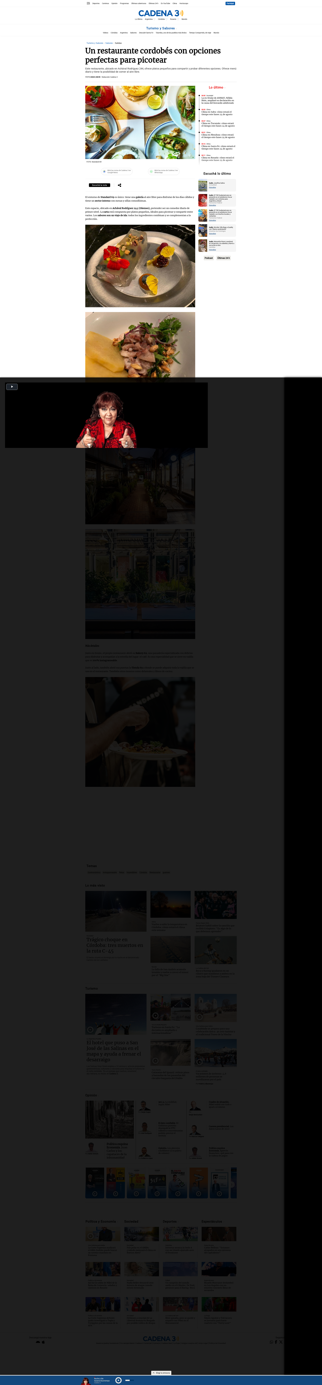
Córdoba (161, 19)
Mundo (184, 19)
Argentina (149, 19)
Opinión (114, 3)
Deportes (95, 3)
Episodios (212, 187)
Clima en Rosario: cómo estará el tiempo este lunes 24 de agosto (218, 158)
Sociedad (209, 96)
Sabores (133, 33)
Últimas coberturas (138, 3)
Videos (105, 33)
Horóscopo (183, 3)
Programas (124, 3)
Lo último (216, 87)
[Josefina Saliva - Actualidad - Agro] (203, 185)
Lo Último (138, 19)
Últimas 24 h (153, 3)
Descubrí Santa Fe (146, 33)
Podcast (209, 258)
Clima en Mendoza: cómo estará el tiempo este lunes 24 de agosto (218, 136)
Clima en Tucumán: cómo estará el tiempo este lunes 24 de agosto (218, 124)
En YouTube (165, 3)
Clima (175, 3)
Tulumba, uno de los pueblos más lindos (171, 33)
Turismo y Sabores (161, 28)
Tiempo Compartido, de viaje (200, 33)
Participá (230, 3)
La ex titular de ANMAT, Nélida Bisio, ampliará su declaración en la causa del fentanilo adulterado (218, 100)
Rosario (173, 19)
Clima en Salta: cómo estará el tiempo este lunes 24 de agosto (217, 113)
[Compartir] (119, 185)
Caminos (105, 3)
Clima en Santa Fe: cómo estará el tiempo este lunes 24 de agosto (218, 147)
